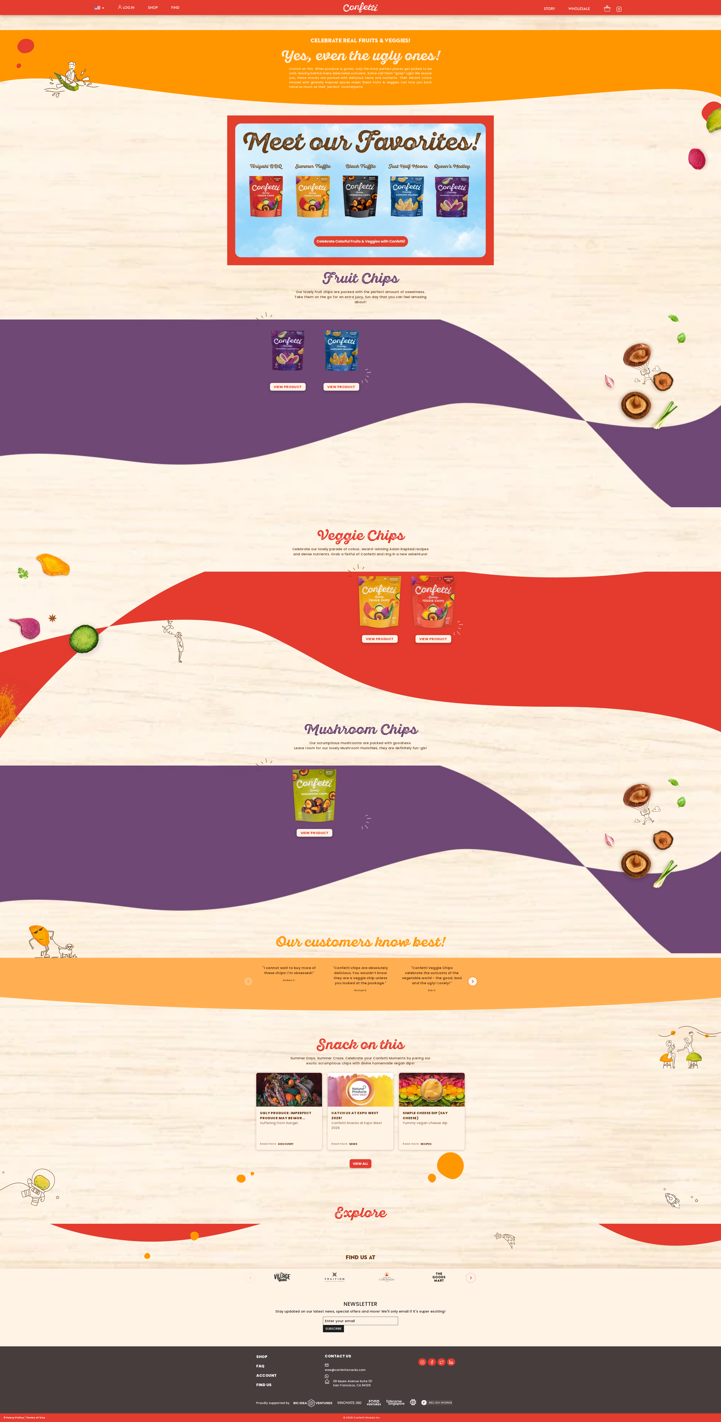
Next (472, 981)
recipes (426, 1144)
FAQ (260, 1366)
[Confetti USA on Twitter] (441, 1362)
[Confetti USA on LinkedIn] (451, 1362)
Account (266, 1375)
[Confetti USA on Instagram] (422, 1362)
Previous (248, 981)
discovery (285, 1144)
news (353, 1144)
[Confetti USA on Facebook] (432, 1362)
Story (549, 9)
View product (288, 386)
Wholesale (579, 9)
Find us (264, 1384)
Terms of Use (35, 1417)
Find (175, 8)
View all (360, 1163)
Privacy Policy (14, 1417)
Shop (153, 8)
